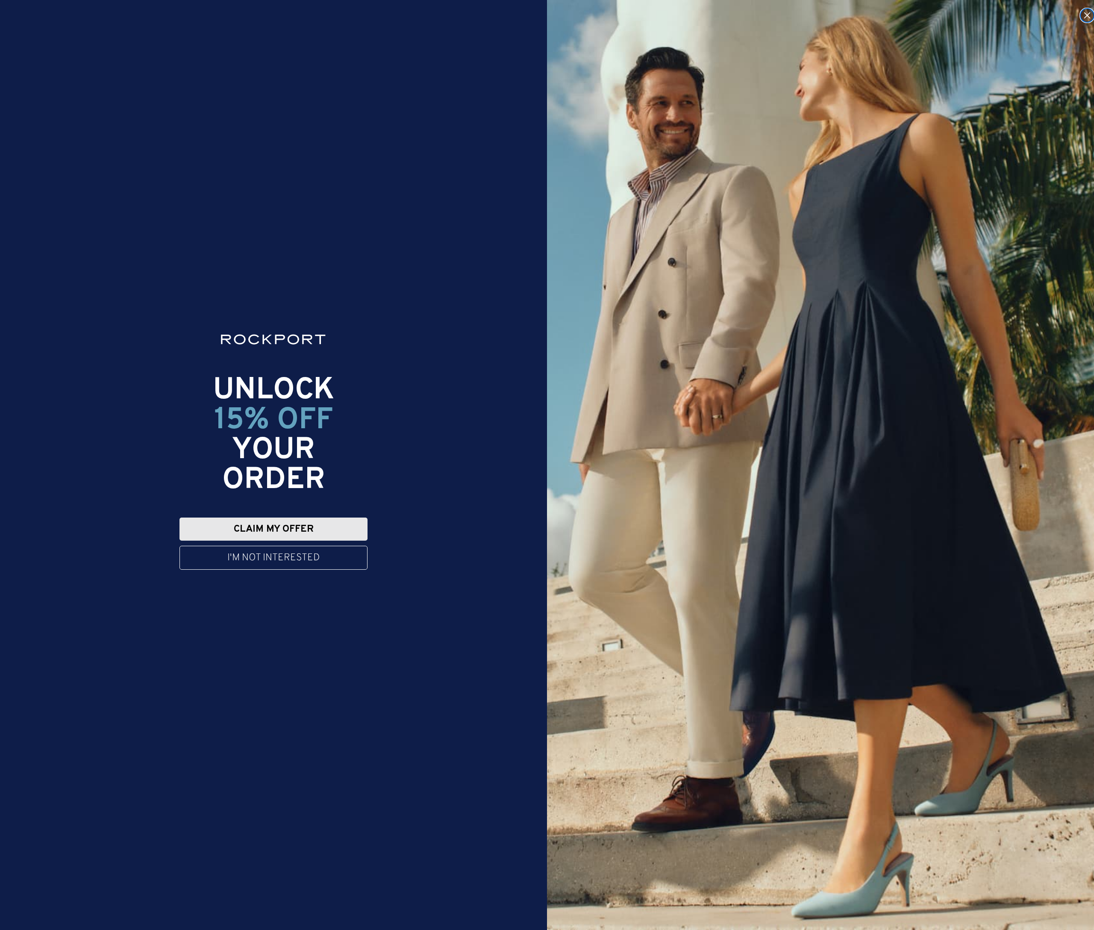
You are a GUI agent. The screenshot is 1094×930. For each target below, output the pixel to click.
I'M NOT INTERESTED (273, 558)
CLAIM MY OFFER (274, 529)
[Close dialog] (1087, 15)
